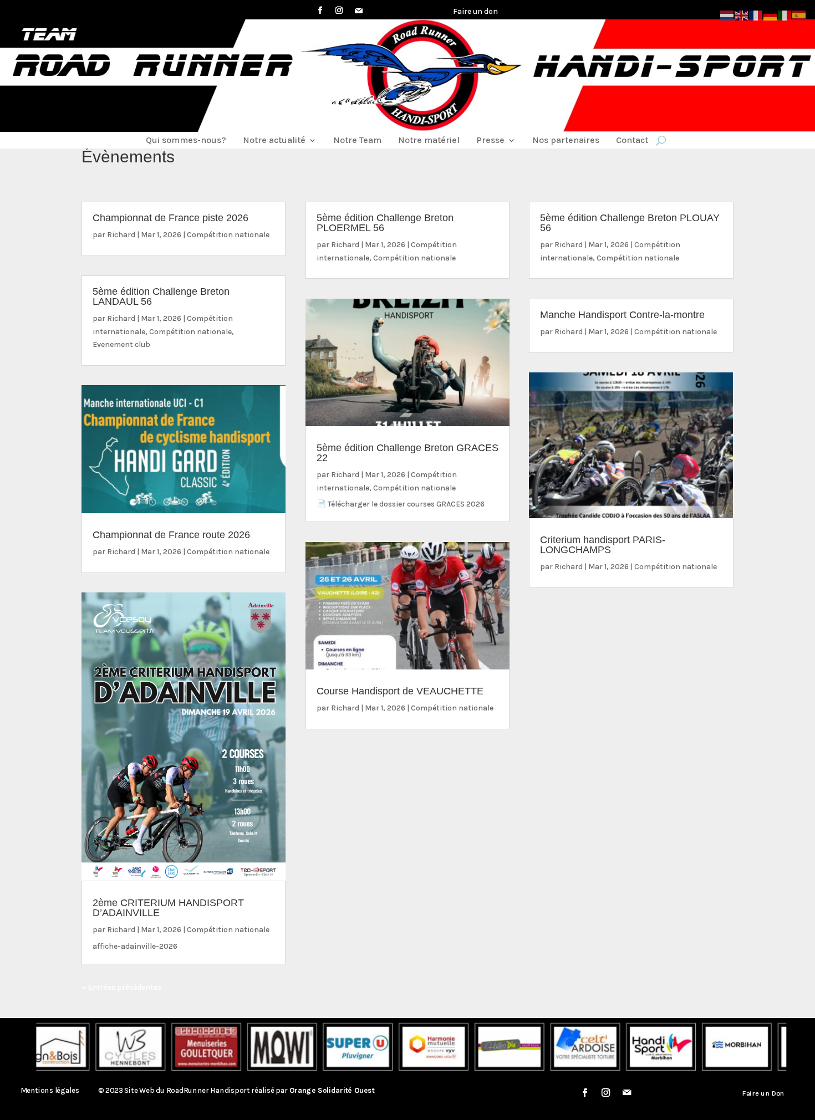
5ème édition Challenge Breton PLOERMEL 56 (385, 222)
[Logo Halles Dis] (453, 1047)
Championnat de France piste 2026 (170, 217)
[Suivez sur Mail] (358, 10)
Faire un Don (763, 1092)
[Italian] (785, 14)
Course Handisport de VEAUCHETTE (400, 691)
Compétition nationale (228, 234)
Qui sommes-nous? (186, 140)
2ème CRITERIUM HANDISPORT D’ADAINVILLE (168, 907)
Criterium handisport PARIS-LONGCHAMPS (602, 544)
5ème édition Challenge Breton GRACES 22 (407, 452)
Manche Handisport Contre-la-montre (622, 314)
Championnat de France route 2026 (171, 534)
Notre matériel (429, 140)
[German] (770, 14)
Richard (121, 234)
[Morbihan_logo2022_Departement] (681, 1047)
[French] (756, 14)
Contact (632, 140)
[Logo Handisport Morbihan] (605, 1047)
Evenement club (121, 344)
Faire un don (475, 11)
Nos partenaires (565, 140)
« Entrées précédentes (121, 987)
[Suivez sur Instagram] (339, 10)
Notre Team (357, 140)
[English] (742, 14)
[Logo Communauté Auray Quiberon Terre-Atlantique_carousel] (756, 1047)
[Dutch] (727, 14)
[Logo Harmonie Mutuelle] (377, 1047)
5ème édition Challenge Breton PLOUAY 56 (630, 222)
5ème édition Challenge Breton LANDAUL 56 (161, 296)
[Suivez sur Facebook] (320, 10)
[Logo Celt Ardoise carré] (529, 1047)
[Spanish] (799, 14)
